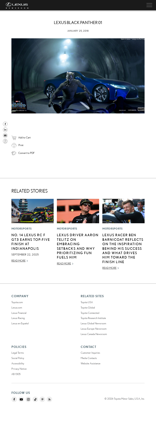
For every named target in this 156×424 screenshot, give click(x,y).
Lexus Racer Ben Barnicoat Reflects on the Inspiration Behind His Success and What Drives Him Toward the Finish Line (122, 248)
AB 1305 (16, 374)
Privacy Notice (19, 368)
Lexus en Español (20, 323)
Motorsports (21, 228)
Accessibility (17, 363)
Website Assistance (90, 363)
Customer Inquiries (90, 352)
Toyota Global (88, 307)
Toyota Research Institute (93, 318)
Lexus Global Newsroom (93, 323)
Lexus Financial (18, 312)
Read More (18, 260)
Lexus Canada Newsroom (94, 334)
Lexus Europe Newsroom (94, 328)
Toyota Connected (90, 312)
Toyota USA (87, 302)
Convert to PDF (26, 152)
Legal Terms (17, 352)
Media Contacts (89, 358)
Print (20, 145)
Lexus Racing (18, 318)
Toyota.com (17, 302)
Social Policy (17, 358)
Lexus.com (16, 307)
